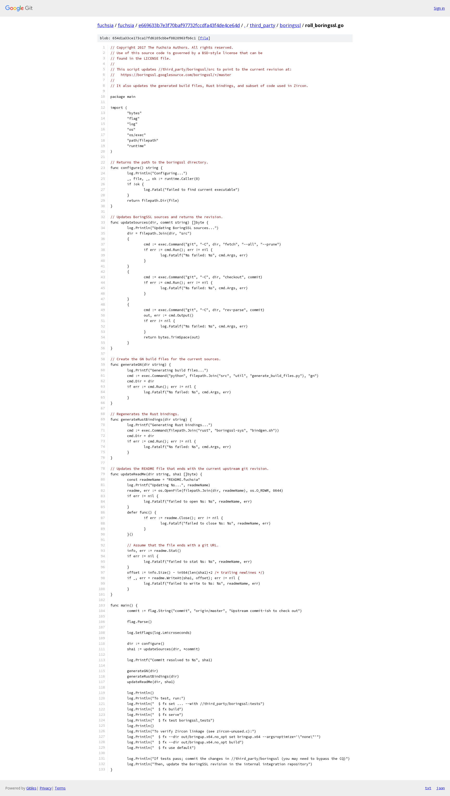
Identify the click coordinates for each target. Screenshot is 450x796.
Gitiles (31, 788)
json (440, 788)
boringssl (290, 25)
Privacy (46, 788)
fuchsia (105, 25)
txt (428, 788)
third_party (262, 25)
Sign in (439, 8)
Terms (60, 788)
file (204, 38)
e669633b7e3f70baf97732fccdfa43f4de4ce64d (189, 25)
